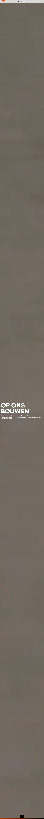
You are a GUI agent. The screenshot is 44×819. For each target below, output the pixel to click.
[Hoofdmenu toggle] (41, 1)
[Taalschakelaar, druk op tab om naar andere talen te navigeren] (24, 1)
